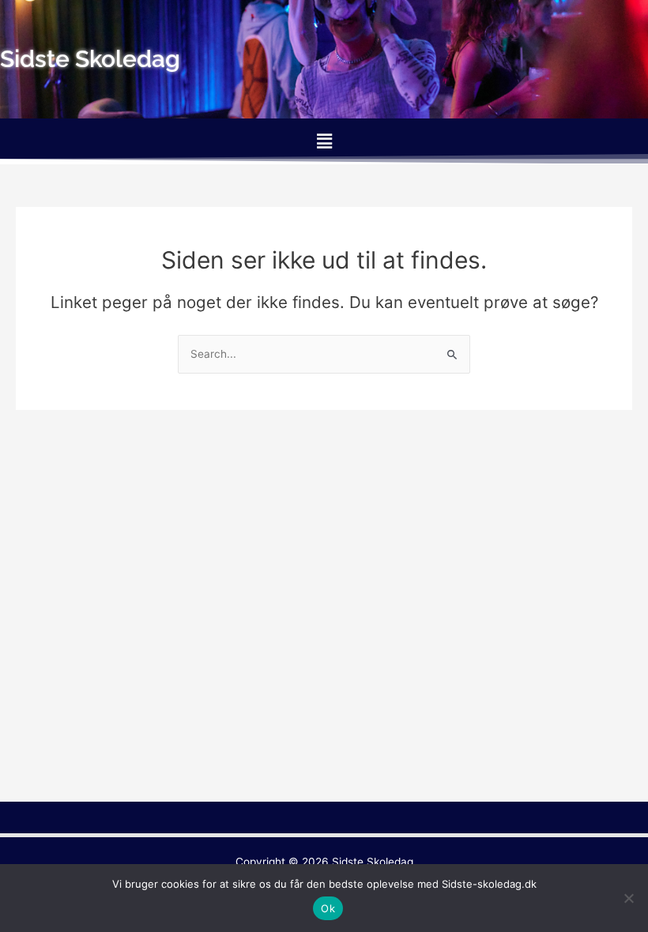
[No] (628, 898)
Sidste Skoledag (372, 861)
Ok (328, 908)
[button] (324, 141)
